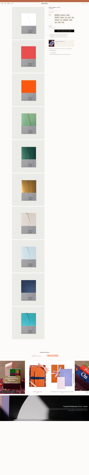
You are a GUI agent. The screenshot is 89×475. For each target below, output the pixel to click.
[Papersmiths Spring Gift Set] (37, 376)
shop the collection (71, 410)
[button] (2, 3)
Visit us (78, 409)
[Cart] (87, 3)
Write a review (52, 355)
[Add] (72, 45)
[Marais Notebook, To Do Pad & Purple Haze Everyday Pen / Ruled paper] (62, 376)
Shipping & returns (53, 50)
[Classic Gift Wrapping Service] (51, 43)
